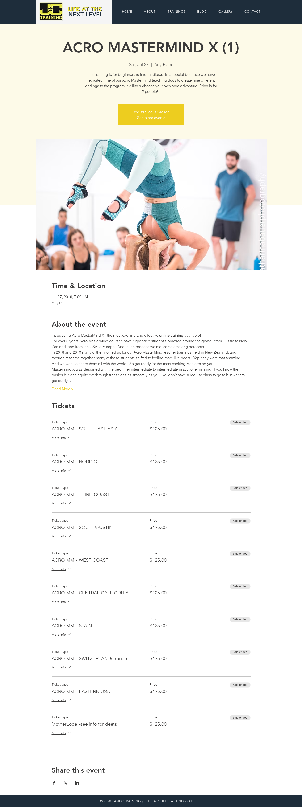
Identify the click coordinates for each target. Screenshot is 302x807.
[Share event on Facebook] (54, 783)
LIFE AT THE (85, 8)
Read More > (63, 388)
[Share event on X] (65, 783)
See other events (151, 117)
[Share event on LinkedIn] (77, 783)
